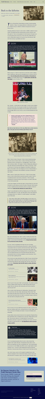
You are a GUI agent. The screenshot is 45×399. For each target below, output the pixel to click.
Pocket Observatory (17, 397)
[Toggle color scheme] (30, 397)
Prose (28, 397)
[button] (33, 390)
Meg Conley (11, 15)
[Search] (43, 2)
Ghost (25, 397)
